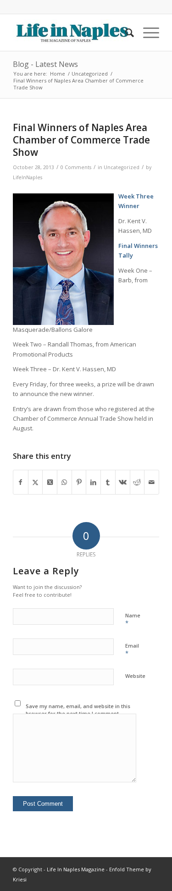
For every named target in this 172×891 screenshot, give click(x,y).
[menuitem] (125, 32)
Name (132, 619)
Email (132, 650)
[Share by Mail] (151, 482)
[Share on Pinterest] (79, 482)
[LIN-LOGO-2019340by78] (71, 32)
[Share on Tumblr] (108, 482)
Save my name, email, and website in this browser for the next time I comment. (78, 710)
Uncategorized (121, 167)
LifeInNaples (27, 177)
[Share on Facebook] (20, 482)
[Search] (125, 32)
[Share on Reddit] (137, 482)
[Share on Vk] (123, 482)
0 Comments (76, 167)
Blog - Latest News (45, 64)
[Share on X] (35, 482)
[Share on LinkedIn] (93, 482)
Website (135, 675)
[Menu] (146, 32)
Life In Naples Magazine (76, 869)
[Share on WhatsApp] (64, 482)
